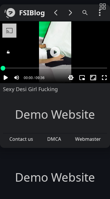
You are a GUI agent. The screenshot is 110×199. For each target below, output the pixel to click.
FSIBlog (32, 13)
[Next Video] (70, 13)
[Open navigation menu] (100, 13)
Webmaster (88, 139)
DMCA (54, 139)
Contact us (21, 139)
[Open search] (85, 13)
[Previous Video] (56, 13)
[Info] (102, 7)
